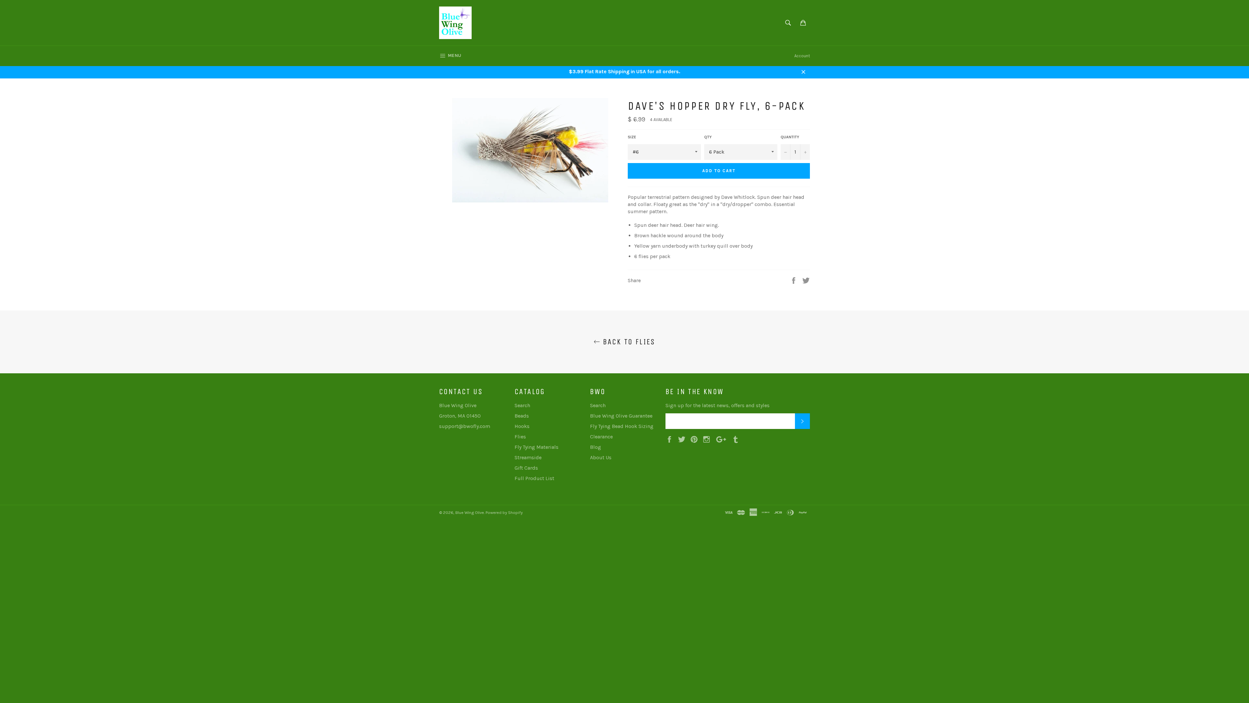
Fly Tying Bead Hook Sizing (621, 426)
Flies (520, 437)
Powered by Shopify (504, 512)
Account (802, 55)
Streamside (528, 457)
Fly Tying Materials (536, 447)
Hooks (522, 426)
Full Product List (534, 478)
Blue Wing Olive (469, 512)
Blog (595, 447)
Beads (522, 416)
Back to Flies (627, 341)
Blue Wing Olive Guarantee (621, 416)
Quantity (790, 137)
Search (522, 405)
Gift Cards (526, 468)
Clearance (601, 437)
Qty (708, 137)
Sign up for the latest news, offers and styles (717, 405)
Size (632, 137)
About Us (600, 457)
